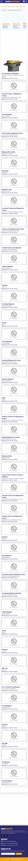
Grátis (16, 845)
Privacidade (14, 858)
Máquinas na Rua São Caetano (10, 78)
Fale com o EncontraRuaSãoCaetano (10, 843)
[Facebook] (2, 836)
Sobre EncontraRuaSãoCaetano (9, 841)
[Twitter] (6, 836)
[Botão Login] (24, 1)
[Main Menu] (1, 1)
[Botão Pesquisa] (27, 1)
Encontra (12, 1)
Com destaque (10, 845)
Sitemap (18, 858)
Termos (9, 858)
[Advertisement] (14, 46)
